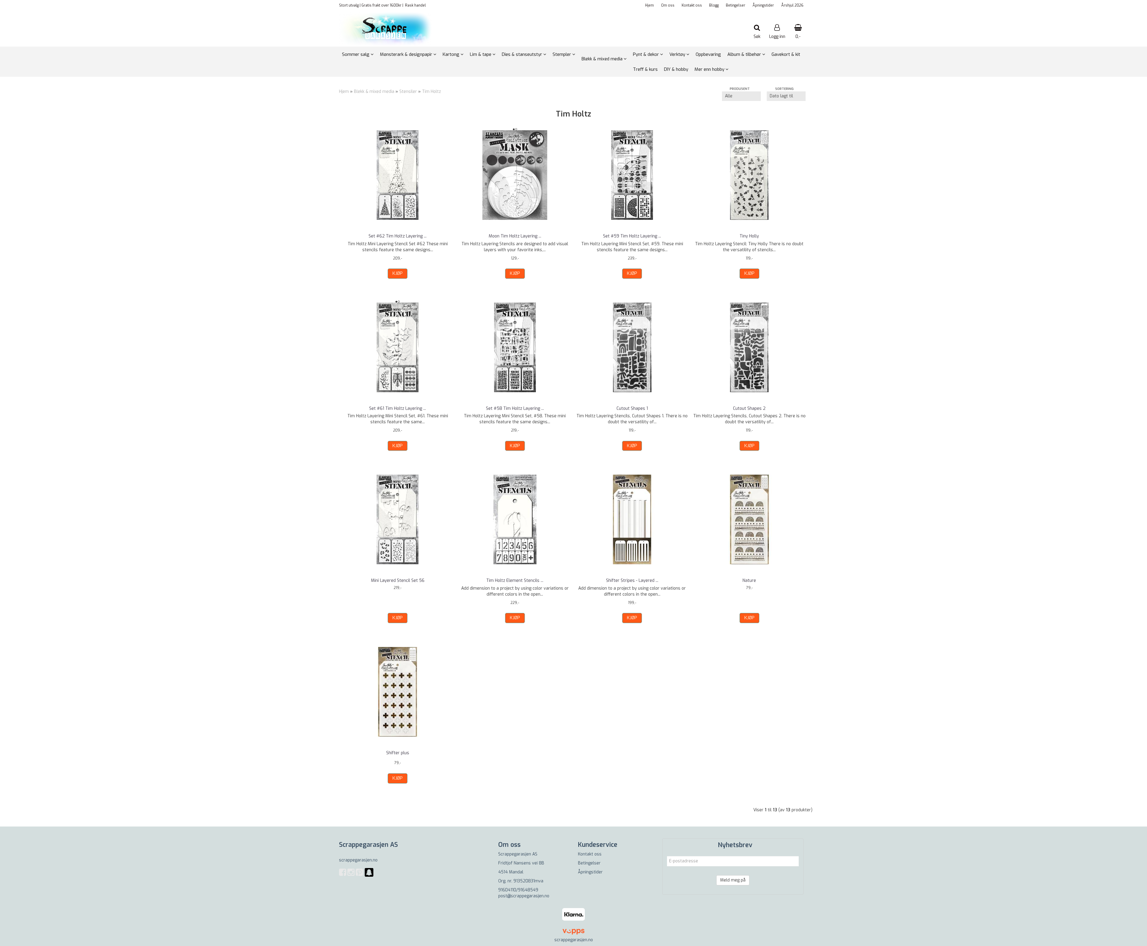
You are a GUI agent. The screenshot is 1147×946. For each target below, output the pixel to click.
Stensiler (408, 91)
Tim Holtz (431, 91)
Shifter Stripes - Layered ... (632, 580)
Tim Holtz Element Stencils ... (514, 580)
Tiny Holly (749, 236)
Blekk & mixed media (374, 91)
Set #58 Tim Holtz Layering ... (515, 408)
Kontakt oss (692, 5)
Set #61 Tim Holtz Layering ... (397, 408)
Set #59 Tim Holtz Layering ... (632, 236)
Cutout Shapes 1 (632, 408)
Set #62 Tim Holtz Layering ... (398, 236)
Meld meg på (733, 880)
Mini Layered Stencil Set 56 (397, 580)
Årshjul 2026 (792, 5)
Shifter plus (397, 753)
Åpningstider (763, 5)
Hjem (649, 5)
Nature (749, 580)
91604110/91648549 (518, 890)
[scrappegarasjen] (369, 876)
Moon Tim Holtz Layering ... (515, 236)
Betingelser (735, 5)
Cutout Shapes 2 (749, 408)
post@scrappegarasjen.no (523, 896)
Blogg (714, 5)
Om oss (667, 5)
